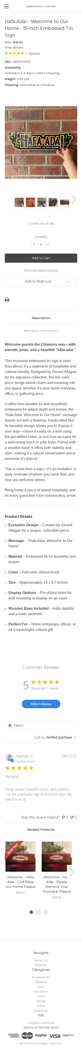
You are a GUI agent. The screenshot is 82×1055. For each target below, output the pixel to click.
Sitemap (41, 965)
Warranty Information (41, 331)
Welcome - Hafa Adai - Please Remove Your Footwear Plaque (57, 884)
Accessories (41, 977)
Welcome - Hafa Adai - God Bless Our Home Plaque (20, 882)
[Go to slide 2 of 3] (38, 912)
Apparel (41, 982)
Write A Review (41, 704)
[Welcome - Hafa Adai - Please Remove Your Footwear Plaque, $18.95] (57, 857)
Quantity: (41, 236)
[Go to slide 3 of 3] (46, 912)
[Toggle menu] (6, 6)
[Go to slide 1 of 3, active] (31, 912)
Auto (41, 987)
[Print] (7, 299)
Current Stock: (41, 223)
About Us (41, 960)
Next (73, 199)
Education (41, 991)
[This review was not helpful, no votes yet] (71, 817)
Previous (8, 199)
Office (41, 1006)
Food (41, 996)
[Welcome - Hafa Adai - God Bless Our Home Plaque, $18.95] (20, 857)
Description (41, 318)
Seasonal (41, 1011)
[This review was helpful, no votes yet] (63, 817)
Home (41, 1001)
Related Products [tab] (41, 829)
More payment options (41, 270)
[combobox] (55, 737)
